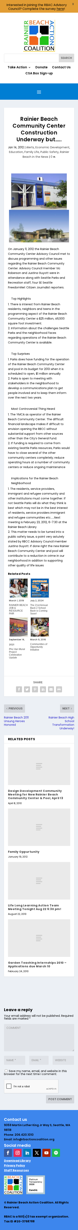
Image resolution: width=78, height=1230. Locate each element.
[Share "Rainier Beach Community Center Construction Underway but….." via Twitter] (27, 689)
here (60, 8)
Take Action (17, 68)
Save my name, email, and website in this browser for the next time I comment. (35, 1072)
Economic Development (52, 147)
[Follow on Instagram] (18, 1153)
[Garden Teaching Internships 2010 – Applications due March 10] (39, 938)
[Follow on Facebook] (8, 1153)
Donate (41, 68)
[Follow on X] (37, 1153)
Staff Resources (16, 1170)
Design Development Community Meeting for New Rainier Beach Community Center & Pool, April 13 (35, 794)
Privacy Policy (14, 1165)
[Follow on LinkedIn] (27, 1153)
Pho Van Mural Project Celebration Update (17, 653)
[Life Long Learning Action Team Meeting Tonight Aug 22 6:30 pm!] (39, 881)
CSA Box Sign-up (39, 74)
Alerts (30, 147)
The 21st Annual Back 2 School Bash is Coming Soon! (39, 609)
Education (16, 152)
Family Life (31, 152)
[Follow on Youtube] (46, 1153)
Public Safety (49, 152)
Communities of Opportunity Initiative (38, 647)
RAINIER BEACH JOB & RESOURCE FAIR (18, 609)
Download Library (17, 1161)
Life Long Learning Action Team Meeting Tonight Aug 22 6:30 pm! (34, 907)
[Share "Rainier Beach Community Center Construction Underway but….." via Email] (51, 689)
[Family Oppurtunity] (39, 827)
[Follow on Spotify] (56, 1153)
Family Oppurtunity (24, 852)
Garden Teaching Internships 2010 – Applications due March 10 (37, 964)
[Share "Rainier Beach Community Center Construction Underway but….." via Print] (59, 689)
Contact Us (61, 68)
